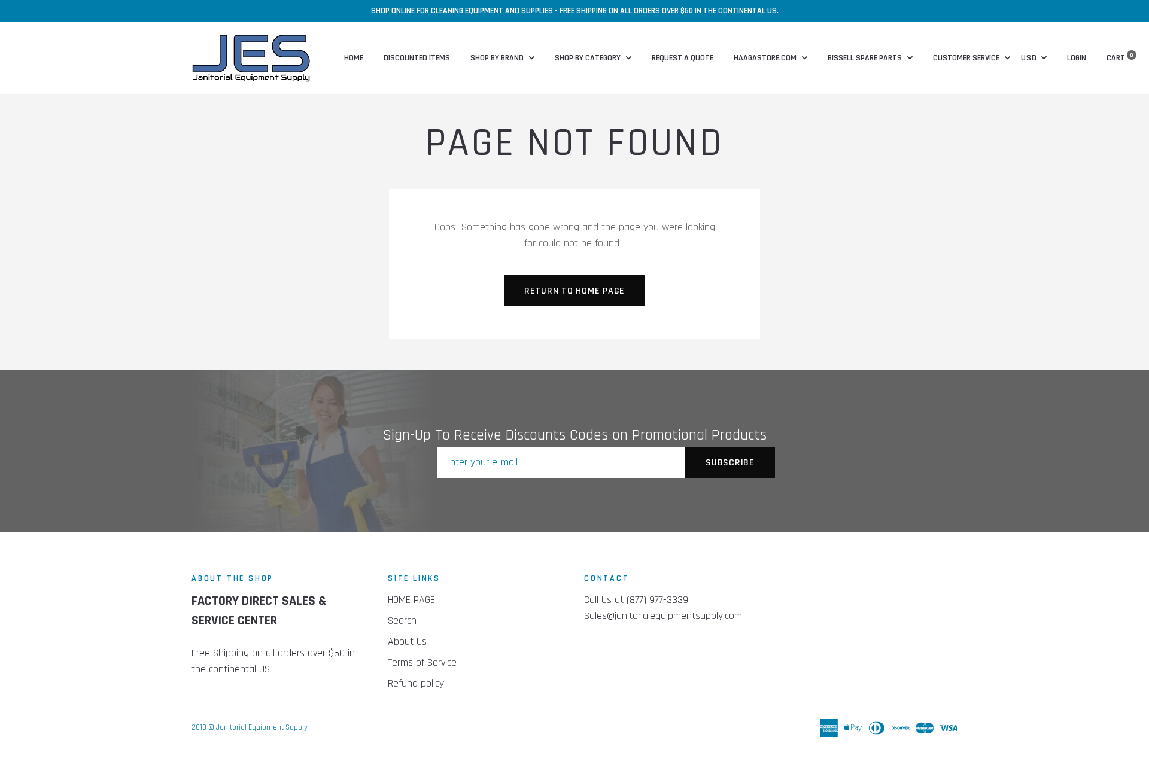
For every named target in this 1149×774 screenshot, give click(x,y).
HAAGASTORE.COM (766, 58)
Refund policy (416, 683)
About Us (407, 641)
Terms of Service (422, 662)
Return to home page (574, 291)
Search (402, 620)
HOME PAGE (411, 600)
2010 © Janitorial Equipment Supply (250, 727)
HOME (353, 58)
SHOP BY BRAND (497, 58)
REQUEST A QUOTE (682, 58)
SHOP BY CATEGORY (588, 58)
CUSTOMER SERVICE (967, 58)
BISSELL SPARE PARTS (866, 58)
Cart (1120, 58)
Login (1076, 58)
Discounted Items (417, 58)
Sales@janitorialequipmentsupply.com (663, 616)
